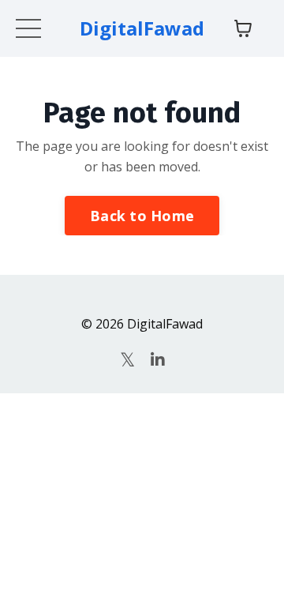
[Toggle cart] (243, 28)
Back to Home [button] (142, 215)
